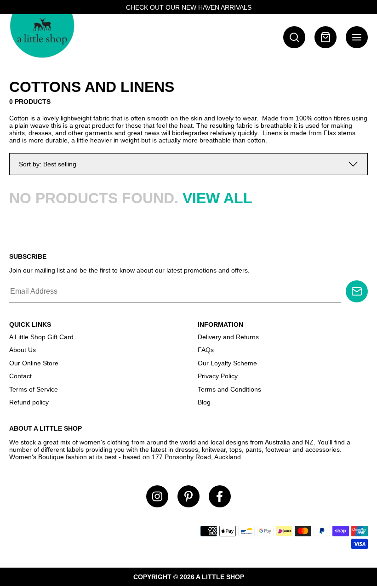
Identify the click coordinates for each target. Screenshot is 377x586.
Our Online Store (33, 363)
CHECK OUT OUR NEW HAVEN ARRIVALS (188, 7)
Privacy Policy (218, 376)
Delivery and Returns (228, 337)
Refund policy (29, 402)
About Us (22, 349)
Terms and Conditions (229, 389)
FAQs (206, 349)
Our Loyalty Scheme (227, 363)
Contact (20, 376)
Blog (204, 402)
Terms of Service (33, 389)
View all (217, 198)
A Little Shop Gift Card (41, 337)
